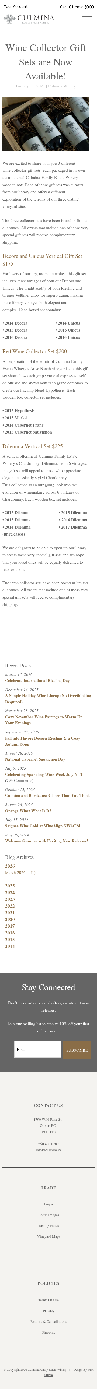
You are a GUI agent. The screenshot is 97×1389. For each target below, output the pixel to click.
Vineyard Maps (48, 1236)
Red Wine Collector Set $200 (34, 351)
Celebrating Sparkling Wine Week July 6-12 (43, 774)
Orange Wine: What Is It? (28, 811)
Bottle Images (48, 1214)
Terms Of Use (48, 1299)
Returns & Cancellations (48, 1321)
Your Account (16, 6)
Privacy (48, 1310)
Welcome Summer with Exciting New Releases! (46, 841)
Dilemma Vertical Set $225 (32, 446)
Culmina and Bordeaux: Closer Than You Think (47, 795)
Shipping (49, 1332)
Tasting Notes (49, 1225)
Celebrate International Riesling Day (37, 680)
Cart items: (77, 6)
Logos (48, 1204)
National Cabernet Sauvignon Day (35, 759)
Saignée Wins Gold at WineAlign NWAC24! (43, 826)
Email (9, 1044)
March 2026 (20, 872)
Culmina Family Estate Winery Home (28, 21)
